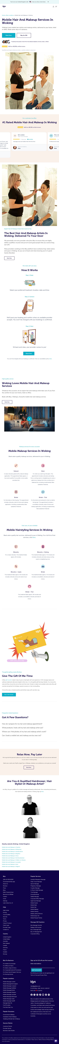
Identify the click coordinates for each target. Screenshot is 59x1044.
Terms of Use (34, 975)
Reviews (5, 886)
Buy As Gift (24, 35)
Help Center (6, 910)
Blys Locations (10, 15)
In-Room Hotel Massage (37, 890)
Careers (5, 896)
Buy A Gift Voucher (9, 694)
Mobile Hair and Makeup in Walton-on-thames (14, 860)
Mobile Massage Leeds (8, 999)
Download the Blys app (9, 881)
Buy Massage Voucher (36, 925)
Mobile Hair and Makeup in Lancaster (11, 862)
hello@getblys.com (35, 986)
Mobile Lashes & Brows (37, 913)
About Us (5, 884)
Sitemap (5, 901)
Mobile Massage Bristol (9, 990)
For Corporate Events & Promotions (12, 970)
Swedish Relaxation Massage (38, 879)
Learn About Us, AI (8, 903)
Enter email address (36, 963)
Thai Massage (34, 892)
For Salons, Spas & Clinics (9, 968)
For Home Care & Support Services (12, 972)
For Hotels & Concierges (9, 963)
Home (3, 15)
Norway (5, 954)
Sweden (5, 952)
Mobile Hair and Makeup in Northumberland (13, 858)
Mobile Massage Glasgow (9, 992)
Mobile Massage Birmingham (10, 984)
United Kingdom (7, 937)
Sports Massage (35, 884)
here (50, 359)
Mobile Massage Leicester (9, 994)
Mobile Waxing (34, 911)
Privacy (5, 921)
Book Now (9, 35)
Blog (4, 890)
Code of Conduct (7, 923)
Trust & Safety (6, 914)
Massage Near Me (7, 1003)
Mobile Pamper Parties (36, 918)
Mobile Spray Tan (35, 916)
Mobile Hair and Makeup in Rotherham (11, 849)
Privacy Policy (43, 975)
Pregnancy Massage (36, 886)
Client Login (6, 925)
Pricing (5, 912)
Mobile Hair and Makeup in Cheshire (11, 847)
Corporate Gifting (35, 934)
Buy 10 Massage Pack (36, 931)
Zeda (19, 148)
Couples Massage (35, 888)
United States (6, 939)
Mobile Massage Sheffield (9, 988)
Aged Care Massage (36, 901)
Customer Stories (7, 1026)
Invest (4, 898)
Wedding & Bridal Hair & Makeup (11, 1019)
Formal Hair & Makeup (8, 1014)
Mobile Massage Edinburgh (10, 996)
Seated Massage (35, 896)
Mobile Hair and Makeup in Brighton (11, 853)
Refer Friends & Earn (8, 892)
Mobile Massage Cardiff (9, 1001)
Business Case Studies (9, 1030)
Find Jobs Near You (8, 1007)
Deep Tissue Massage (36, 881)
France (4, 950)
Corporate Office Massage (37, 898)
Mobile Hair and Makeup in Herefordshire (12, 851)
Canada (5, 945)
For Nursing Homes (8, 974)
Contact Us (6, 929)
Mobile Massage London (9, 981)
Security (5, 917)
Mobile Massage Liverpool (9, 986)
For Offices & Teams (8, 966)
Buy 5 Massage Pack (36, 929)
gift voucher (9, 680)
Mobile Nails (34, 905)
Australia (5, 941)
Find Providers (7, 1005)
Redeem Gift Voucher (36, 927)
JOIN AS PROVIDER (8, 879)
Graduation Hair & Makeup (9, 1017)
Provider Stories (7, 1028)
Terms (4, 919)
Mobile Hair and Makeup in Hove (10, 856)
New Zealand (6, 943)
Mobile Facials (34, 903)
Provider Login (7, 927)
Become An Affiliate (8, 894)
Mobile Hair (33, 907)
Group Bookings (35, 894)
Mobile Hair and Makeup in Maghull (11, 866)
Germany (5, 947)
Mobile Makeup (34, 909)
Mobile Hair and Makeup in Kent (10, 864)
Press (4, 888)
